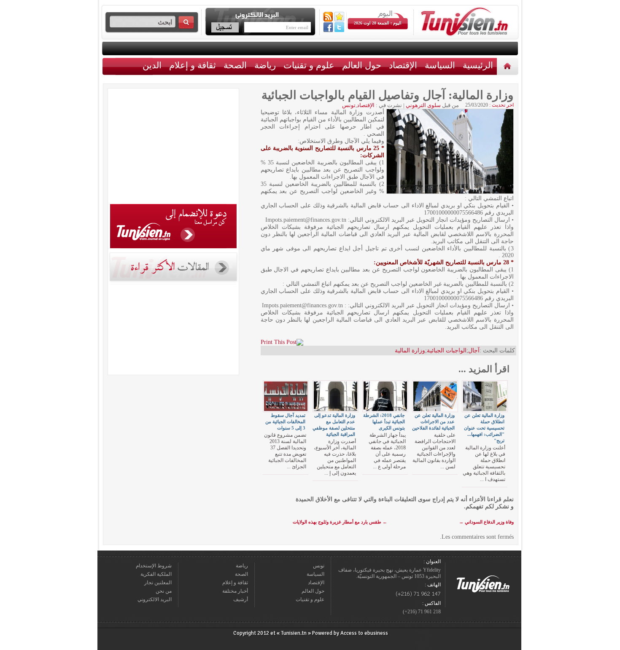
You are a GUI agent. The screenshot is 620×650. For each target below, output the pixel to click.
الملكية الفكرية (156, 574)
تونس (349, 105)
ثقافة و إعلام (192, 65)
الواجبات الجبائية (446, 350)
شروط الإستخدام (154, 566)
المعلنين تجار (158, 583)
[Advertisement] (173, 147)
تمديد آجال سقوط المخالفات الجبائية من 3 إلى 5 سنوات (285, 421)
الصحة (235, 65)
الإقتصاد (403, 65)
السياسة (440, 65)
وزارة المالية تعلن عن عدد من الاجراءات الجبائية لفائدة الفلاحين (433, 421)
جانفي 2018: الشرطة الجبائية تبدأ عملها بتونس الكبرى (384, 421)
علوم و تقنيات (308, 65)
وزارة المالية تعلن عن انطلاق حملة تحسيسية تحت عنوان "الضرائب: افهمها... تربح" (484, 428)
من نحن (164, 591)
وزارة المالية (410, 350)
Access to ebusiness (364, 633)
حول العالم (361, 65)
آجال (474, 350)
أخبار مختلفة (235, 591)
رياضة (265, 65)
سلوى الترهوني (423, 105)
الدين (152, 65)
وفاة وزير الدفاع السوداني (486, 521)
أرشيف (240, 599)
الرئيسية (508, 66)
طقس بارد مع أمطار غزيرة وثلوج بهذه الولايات (340, 521)
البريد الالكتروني (154, 599)
